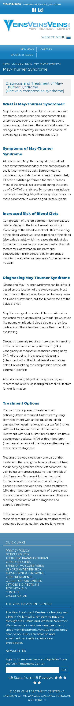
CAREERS (46, 49)
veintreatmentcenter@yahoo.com (42, 4)
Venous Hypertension (24, 569)
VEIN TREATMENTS (19, 577)
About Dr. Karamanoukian (27, 558)
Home (6, 63)
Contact (12, 592)
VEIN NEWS (27, 49)
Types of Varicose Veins (25, 565)
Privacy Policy (17, 550)
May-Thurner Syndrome (25, 573)
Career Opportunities (24, 581)
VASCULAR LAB (16, 596)
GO (63, 670)
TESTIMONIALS (16, 588)
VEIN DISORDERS (22, 63)
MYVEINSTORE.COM (22, 54)
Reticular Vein (18, 554)
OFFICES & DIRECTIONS (22, 584)
